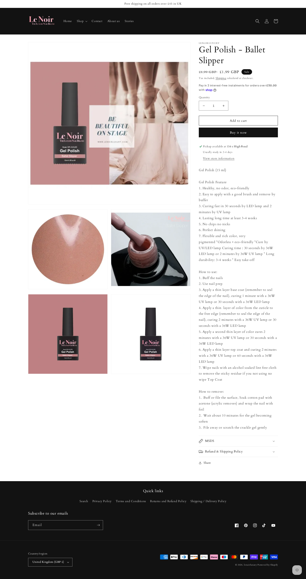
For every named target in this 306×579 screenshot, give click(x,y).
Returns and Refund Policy (168, 501)
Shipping (221, 78)
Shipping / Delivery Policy (208, 501)
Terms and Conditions (131, 501)
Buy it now (238, 132)
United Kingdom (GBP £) (48, 562)
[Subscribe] (98, 525)
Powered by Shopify (267, 564)
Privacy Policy (102, 501)
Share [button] (207, 463)
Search (84, 501)
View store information (218, 158)
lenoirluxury (250, 564)
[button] (81, 21)
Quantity (204, 97)
